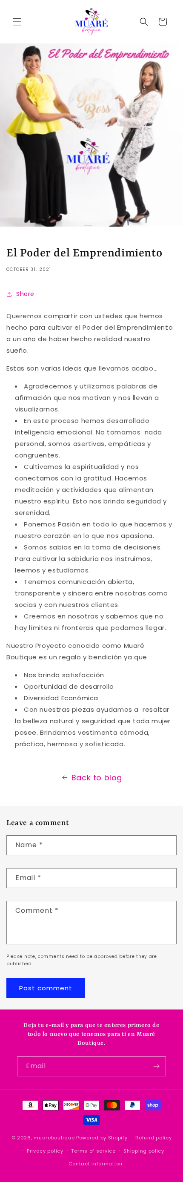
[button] (17, 21)
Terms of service (93, 1150)
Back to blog (96, 777)
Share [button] (25, 294)
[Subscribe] (156, 1066)
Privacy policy (45, 1150)
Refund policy (153, 1137)
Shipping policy (143, 1150)
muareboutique (54, 1137)
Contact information (96, 1163)
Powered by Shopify (102, 1137)
